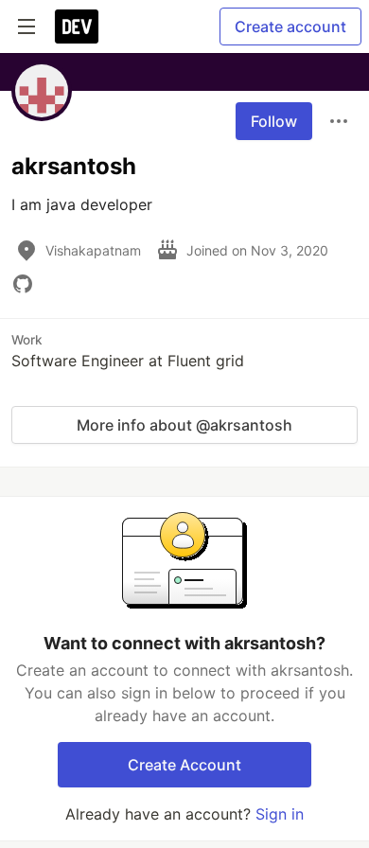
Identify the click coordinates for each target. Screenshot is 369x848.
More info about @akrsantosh (184, 424)
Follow (274, 121)
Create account (290, 26)
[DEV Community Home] (76, 26)
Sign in (279, 813)
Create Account (184, 764)
